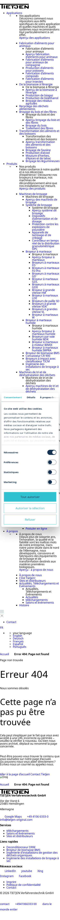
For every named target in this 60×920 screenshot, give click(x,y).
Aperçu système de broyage (44, 212)
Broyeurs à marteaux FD (45, 264)
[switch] (51, 462)
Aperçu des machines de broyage (41, 201)
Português (19, 647)
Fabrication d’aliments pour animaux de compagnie (40, 62)
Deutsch (18, 638)
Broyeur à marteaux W (45, 316)
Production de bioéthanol (42, 98)
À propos (12, 531)
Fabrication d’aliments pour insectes (40, 80)
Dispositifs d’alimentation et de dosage (45, 218)
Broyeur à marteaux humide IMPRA (45, 349)
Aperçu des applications (34, 38)
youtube (27, 871)
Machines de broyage (33, 194)
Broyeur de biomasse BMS (42, 353)
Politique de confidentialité (23, 885)
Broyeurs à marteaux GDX (45, 286)
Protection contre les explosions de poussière (45, 226)
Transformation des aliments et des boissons (39, 132)
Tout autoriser (30, 497)
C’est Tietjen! (27, 578)
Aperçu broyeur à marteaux (43, 258)
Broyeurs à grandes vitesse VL (44, 310)
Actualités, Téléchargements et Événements (39, 585)
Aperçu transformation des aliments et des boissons (40, 144)
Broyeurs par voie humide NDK (43, 338)
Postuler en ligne (36, 528)
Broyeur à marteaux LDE (45, 297)
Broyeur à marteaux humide (39, 321)
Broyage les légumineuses (43, 161)
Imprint (11, 882)
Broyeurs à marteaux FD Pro (45, 269)
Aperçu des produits (32, 188)
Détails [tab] (31, 397)
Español (18, 644)
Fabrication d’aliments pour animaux (36, 44)
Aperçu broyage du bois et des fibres (43, 121)
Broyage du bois (36, 125)
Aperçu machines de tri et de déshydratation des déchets (42, 388)
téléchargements (37, 600)
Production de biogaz (39, 95)
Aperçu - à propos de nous (36, 570)
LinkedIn (10, 871)
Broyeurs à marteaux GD (45, 275)
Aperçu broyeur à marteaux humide (43, 332)
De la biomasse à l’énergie (36, 84)
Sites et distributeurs (32, 581)
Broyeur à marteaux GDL (45, 280)
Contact (11, 622)
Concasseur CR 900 (38, 356)
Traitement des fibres (39, 128)
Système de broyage (39, 205)
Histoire (24, 605)
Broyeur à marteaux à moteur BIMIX (45, 343)
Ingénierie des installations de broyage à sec (42, 366)
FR (1, 627)
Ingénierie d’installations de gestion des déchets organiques (32, 854)
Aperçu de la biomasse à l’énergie (41, 91)
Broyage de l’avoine (38, 150)
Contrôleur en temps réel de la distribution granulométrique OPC (45, 245)
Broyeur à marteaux (39, 251)
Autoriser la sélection (30, 508)
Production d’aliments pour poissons (39, 69)
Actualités (32, 597)
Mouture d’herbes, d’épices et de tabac (38, 157)
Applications (14, 13)
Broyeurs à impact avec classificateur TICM (41, 360)
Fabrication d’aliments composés (40, 74)
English (17, 636)
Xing (40, 871)
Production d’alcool (38, 153)
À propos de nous (30, 575)
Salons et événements (40, 602)
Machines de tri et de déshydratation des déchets (37, 373)
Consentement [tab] (13, 397)
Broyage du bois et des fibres (38, 112)
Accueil (4, 654)
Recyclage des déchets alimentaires (33, 107)
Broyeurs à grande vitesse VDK (44, 305)
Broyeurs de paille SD (45, 301)
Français (18, 641)
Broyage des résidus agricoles (39, 102)
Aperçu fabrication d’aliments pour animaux (42, 55)
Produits (11, 164)
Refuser (30, 519)
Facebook (24, 876)
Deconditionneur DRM (20, 847)
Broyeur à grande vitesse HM (43, 291)
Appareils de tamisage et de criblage (41, 235)
